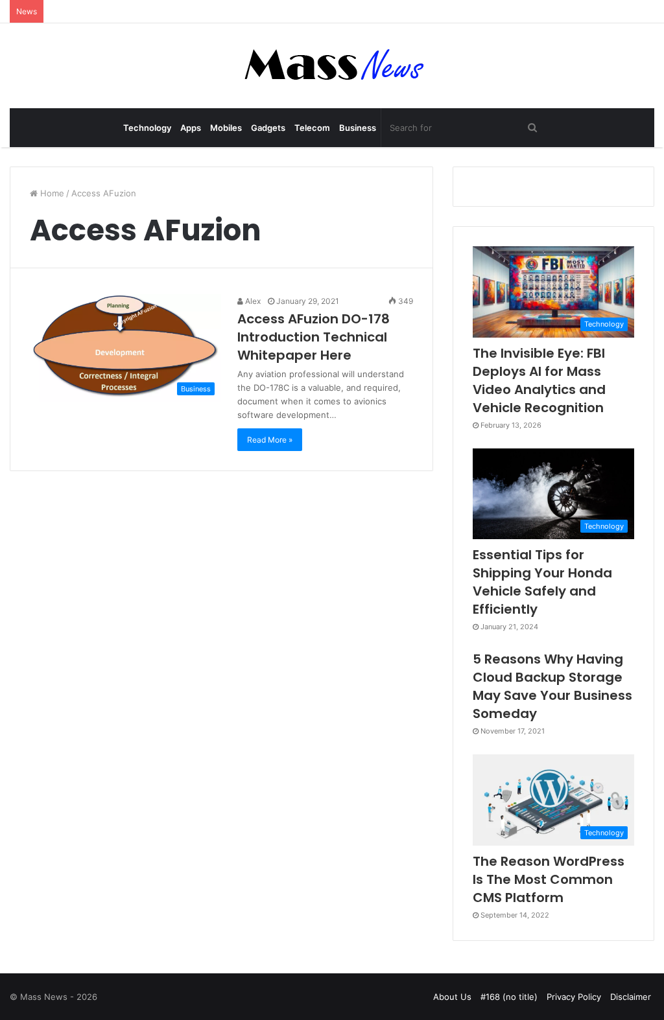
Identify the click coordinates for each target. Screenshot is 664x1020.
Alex (252, 301)
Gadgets (268, 127)
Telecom (312, 127)
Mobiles (226, 127)
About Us (452, 996)
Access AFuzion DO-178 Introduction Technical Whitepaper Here (313, 337)
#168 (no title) (509, 996)
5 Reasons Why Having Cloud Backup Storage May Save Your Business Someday (552, 686)
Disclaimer (630, 996)
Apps (190, 127)
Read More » (269, 440)
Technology (147, 127)
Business (357, 127)
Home (51, 193)
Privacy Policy (574, 996)
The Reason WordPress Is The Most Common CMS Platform (548, 879)
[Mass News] (332, 65)
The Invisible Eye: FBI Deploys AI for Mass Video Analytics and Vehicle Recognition (539, 380)
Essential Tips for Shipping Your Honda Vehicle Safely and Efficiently (542, 582)
